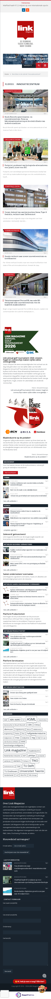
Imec (17, 737)
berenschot (8, 725)
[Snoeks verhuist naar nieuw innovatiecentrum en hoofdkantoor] (25, 241)
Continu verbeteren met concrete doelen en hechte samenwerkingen (26, 484)
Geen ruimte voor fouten (18, 698)
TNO (35, 760)
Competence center (12, 186)
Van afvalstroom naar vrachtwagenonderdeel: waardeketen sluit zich (25, 637)
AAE (5, 720)
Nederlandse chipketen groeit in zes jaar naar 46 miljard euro (29, 651)
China (37, 724)
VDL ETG (23, 775)
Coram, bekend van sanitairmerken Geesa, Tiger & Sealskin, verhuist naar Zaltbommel (26, 213)
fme (23, 734)
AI (23, 720)
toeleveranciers (9, 766)
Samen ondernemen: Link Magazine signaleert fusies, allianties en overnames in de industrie (28, 590)
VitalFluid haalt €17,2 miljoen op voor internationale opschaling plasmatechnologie (27, 644)
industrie (25, 738)
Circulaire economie (12, 140)
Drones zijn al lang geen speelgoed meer (23, 692)
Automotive (43, 720)
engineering (8, 734)
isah (44, 738)
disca (29, 729)
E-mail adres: (8, 846)
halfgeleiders (8, 738)
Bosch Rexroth (20, 725)
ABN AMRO (15, 719)
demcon (8, 729)
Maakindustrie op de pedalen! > (36, 457)
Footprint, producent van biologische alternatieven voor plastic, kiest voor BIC (26, 166)
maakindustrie (34, 751)
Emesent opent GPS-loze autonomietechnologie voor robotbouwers (28, 557)
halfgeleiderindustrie (36, 733)
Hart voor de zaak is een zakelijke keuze (23, 490)
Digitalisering (19, 729)
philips (31, 755)
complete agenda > (10, 530)
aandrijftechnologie (13, 91)
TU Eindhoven (10, 771)
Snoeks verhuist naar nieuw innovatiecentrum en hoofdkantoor (26, 257)
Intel (39, 738)
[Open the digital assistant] (42, 989)
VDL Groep (33, 775)
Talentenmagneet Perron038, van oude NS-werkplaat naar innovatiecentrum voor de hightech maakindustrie (23, 302)
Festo (17, 733)
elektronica (37, 729)
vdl (17, 775)
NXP (24, 756)
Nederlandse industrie (12, 756)
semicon (7, 761)
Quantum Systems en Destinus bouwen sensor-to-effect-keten (27, 597)
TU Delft (28, 766)
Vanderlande (8, 775)
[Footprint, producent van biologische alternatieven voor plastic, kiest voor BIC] (25, 150)
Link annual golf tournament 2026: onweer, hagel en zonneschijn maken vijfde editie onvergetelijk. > (29, 391)
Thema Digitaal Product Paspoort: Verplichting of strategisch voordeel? (26, 524)
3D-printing (9, 275)
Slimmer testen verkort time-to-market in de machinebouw (25, 512)
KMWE (23, 742)
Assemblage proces (12, 231)
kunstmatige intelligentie (13, 745)
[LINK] (25, 32)
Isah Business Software (11, 742)
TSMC (19, 766)
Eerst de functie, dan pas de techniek (22, 704)
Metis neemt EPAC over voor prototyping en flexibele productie (27, 564)
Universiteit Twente (32, 771)
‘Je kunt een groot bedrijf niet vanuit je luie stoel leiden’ (28, 496)
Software (26, 761)
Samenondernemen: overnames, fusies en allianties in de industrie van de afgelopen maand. (28, 604)
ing (33, 737)
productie (41, 756)
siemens (17, 761)
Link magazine (15, 750)
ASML (31, 719)
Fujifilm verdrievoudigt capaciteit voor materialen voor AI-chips (28, 550)
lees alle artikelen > (11, 501)
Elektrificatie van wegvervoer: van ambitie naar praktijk (29, 518)
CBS (30, 724)
